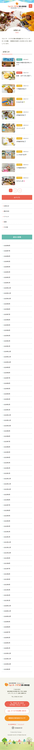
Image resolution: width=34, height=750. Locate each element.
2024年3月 (7, 399)
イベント (6, 216)
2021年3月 (7, 590)
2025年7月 (7, 314)
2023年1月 (7, 473)
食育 (5, 222)
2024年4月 (7, 394)
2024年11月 (7, 357)
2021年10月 (7, 553)
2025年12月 (7, 288)
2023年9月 (7, 431)
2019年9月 (7, 669)
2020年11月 (7, 611)
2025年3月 (7, 335)
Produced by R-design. (16, 732)
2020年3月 (7, 637)
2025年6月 (7, 320)
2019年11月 (7, 659)
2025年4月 (7, 330)
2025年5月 (7, 325)
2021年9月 (7, 558)
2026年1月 (7, 283)
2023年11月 (7, 420)
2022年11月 (7, 484)
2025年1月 (7, 346)
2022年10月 (7, 489)
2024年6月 (7, 383)
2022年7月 (7, 505)
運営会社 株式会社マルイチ (17, 718)
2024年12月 (7, 351)
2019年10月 (7, 664)
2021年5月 (7, 579)
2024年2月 (7, 404)
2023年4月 (7, 457)
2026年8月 (7, 245)
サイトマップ (21, 724)
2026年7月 (7, 251)
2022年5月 (7, 516)
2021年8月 (7, 563)
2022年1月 (7, 537)
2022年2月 (7, 531)
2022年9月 (7, 494)
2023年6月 (7, 447)
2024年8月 (7, 373)
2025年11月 (7, 293)
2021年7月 (7, 568)
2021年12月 (7, 542)
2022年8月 (7, 500)
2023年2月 (7, 468)
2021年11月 (7, 547)
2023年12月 (7, 415)
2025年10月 (7, 298)
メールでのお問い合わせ (18, 711)
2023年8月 (7, 436)
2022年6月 (7, 510)
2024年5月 (7, 388)
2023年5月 (7, 452)
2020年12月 (7, 606)
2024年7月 (7, 378)
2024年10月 (7, 362)
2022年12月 (7, 478)
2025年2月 (7, 341)
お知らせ (6, 206)
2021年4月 (7, 584)
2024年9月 (7, 367)
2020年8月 (7, 627)
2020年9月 (7, 622)
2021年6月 (7, 574)
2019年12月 (7, 653)
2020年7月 (7, 632)
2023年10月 (7, 426)
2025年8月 (7, 309)
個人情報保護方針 (12, 724)
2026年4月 (7, 267)
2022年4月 (7, 521)
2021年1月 (7, 600)
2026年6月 (7, 256)
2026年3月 (7, 272)
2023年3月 (7, 463)
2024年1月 (7, 410)
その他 (6, 227)
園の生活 (6, 211)
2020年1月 (7, 648)
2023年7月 (7, 441)
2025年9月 (7, 304)
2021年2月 (7, 595)
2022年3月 (7, 526)
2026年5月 (7, 261)
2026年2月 (7, 277)
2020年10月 (7, 616)
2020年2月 (7, 643)
